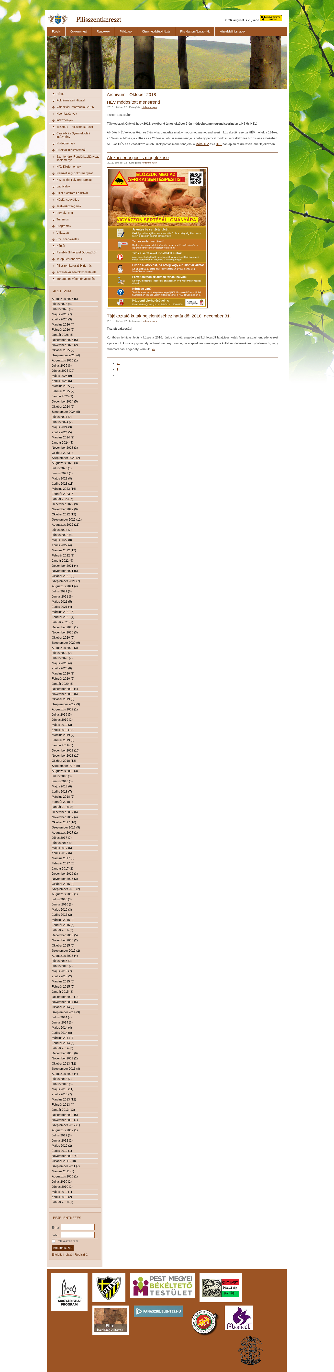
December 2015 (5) (65, 935)
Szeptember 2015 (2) (66, 950)
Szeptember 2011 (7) (66, 1166)
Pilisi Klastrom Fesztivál (72, 193)
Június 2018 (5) (62, 781)
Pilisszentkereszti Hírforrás (74, 265)
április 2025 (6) (62, 381)
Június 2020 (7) (62, 658)
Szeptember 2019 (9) (66, 704)
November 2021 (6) (65, 571)
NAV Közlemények (68, 166)
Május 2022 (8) (62, 540)
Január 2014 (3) (62, 1048)
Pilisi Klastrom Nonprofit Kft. (195, 31)
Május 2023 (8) (62, 478)
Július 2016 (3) (62, 899)
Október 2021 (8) (63, 576)
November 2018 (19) (65, 755)
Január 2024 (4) (62, 442)
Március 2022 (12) (64, 550)
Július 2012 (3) (62, 1135)
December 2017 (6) (65, 812)
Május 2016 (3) (62, 909)
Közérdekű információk (232, 31)
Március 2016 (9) (63, 920)
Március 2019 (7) (63, 735)
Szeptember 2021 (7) (66, 581)
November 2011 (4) (65, 1156)
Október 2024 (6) (63, 406)
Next (287, 65)
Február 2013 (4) (63, 1104)
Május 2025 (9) (62, 376)
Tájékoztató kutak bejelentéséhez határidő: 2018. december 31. (169, 316)
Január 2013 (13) (63, 1109)
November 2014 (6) (65, 1002)
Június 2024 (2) (62, 422)
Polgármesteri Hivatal (70, 100)
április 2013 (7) (62, 1094)
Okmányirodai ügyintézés (156, 31)
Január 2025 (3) (62, 396)
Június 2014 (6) (62, 1022)
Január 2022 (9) (62, 560)
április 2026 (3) (62, 319)
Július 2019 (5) (62, 714)
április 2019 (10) (63, 730)
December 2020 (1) (65, 627)
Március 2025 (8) (63, 386)
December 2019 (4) (65, 689)
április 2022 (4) (62, 545)
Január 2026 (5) (62, 335)
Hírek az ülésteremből (71, 150)
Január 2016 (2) (62, 930)
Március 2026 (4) (63, 324)
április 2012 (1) (62, 1151)
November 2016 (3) (65, 879)
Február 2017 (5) (63, 863)
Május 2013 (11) (62, 1089)
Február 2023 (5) (63, 494)
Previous (46, 65)
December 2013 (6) (65, 1053)
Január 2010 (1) (62, 1202)
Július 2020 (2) (62, 653)
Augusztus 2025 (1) (65, 360)
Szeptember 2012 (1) (66, 1125)
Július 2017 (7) (62, 837)
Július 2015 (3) (62, 961)
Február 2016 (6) (63, 925)
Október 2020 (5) (63, 637)
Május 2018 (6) (62, 786)
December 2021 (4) (65, 565)
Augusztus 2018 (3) (65, 771)
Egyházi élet (64, 213)
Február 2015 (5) (63, 986)
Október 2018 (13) (64, 760)
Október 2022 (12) (64, 514)
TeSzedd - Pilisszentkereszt (74, 127)
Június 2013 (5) (62, 1084)
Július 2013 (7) (62, 1079)
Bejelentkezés (62, 1248)
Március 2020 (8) (63, 673)
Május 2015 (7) (62, 971)
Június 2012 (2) (62, 1140)
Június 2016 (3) (62, 904)
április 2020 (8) (62, 668)
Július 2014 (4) (62, 1017)
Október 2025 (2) (63, 350)
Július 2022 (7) (62, 530)
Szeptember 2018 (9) (66, 766)
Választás (62, 232)
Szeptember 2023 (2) (66, 458)
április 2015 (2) (62, 976)
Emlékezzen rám (66, 1241)
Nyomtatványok (66, 113)
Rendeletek (103, 31)
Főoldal (56, 31)
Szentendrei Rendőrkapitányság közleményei (78, 158)
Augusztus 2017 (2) (65, 832)
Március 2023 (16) (64, 488)
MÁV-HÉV (202, 144)
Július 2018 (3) (62, 776)
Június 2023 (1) (62, 473)
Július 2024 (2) (62, 417)
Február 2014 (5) (63, 1043)
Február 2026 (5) (63, 329)
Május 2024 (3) (62, 427)
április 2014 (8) (62, 1032)
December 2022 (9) (65, 504)
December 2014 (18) (65, 997)
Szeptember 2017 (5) (66, 827)
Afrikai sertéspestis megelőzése (138, 157)
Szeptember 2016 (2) (66, 889)
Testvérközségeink (68, 206)
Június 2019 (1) (62, 719)
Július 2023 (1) (62, 468)
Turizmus (62, 219)
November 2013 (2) (65, 1058)
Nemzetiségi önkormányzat (74, 173)
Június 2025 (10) (63, 370)
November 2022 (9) (65, 509)
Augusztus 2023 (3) (65, 463)
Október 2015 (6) (63, 945)
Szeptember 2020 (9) (66, 642)
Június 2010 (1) (62, 1186)
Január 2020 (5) (62, 684)
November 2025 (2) (65, 345)
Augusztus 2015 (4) (65, 956)
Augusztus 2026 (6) (65, 299)
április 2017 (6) (62, 853)
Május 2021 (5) (62, 601)
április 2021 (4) (62, 607)
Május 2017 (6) (62, 848)
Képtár (60, 246)
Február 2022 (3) (63, 555)
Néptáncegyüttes (67, 199)
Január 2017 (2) (62, 868)
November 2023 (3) (65, 447)
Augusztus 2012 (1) (65, 1130)
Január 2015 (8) (62, 991)
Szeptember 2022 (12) (67, 519)
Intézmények (64, 120)
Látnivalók (63, 186)
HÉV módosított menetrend (133, 102)
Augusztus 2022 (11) (65, 524)
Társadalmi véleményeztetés (75, 279)
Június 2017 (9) (62, 843)
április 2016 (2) (62, 914)
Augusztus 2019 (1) (65, 709)
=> (153, 349)
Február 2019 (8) (63, 740)
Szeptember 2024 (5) (66, 412)
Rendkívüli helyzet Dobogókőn (76, 252)
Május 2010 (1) (62, 1192)
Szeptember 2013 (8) (66, 1068)
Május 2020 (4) (62, 663)
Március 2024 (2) (63, 437)
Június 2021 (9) (62, 596)
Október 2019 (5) (63, 699)
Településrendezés (69, 259)
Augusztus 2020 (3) (65, 648)
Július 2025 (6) (62, 365)
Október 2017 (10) (64, 822)
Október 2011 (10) (64, 1161)
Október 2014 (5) (63, 1007)
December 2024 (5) (65, 401)
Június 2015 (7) (62, 966)
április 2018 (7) (62, 791)
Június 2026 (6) (62, 309)
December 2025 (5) (65, 340)
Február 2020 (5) (63, 678)
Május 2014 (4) (62, 1027)
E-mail (56, 1227)
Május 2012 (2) (62, 1145)
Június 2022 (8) (62, 535)
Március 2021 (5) (63, 612)
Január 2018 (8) (62, 807)
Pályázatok (126, 31)
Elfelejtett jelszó (62, 1254)
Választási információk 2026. (75, 107)
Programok (63, 226)
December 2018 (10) (65, 750)
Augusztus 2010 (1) (65, 1176)
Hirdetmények (65, 143)
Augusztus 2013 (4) (65, 1074)
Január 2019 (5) (62, 745)
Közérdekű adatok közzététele (76, 272)
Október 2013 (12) (64, 1063)
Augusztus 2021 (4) (65, 586)
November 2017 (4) (65, 817)
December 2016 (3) (65, 873)
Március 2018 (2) (63, 796)
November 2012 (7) (65, 1120)
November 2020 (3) (65, 632)
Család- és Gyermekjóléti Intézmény (73, 135)
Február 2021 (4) (63, 617)
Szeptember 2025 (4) (66, 355)
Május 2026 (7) (62, 314)
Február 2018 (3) (63, 802)
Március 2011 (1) (63, 1171)
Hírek (60, 94)
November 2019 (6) (65, 694)
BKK (219, 144)
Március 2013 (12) (64, 1099)
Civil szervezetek (67, 239)
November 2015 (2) (65, 940)
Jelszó (56, 1235)
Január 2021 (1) (62, 622)
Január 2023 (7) (62, 499)
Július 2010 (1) (62, 1181)
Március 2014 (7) (63, 1038)
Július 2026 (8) (62, 304)
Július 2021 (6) (62, 591)
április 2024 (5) (62, 432)
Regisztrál (81, 1254)
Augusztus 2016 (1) (65, 894)
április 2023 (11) (62, 483)
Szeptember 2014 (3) (66, 1012)
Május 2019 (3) (62, 725)
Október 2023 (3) (63, 453)
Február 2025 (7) (63, 391)
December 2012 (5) (65, 1115)
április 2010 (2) (62, 1197)
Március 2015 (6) (63, 981)
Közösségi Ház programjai (74, 180)
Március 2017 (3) (63, 858)
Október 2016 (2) (63, 884)
